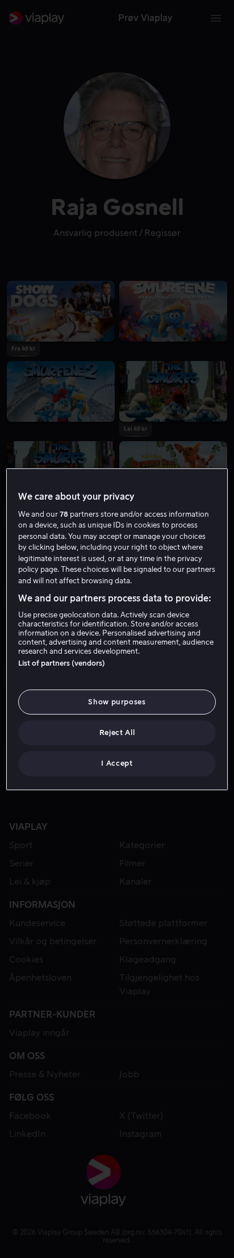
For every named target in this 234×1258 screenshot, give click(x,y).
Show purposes (116, 701)
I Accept (116, 763)
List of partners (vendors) (61, 663)
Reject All (117, 732)
